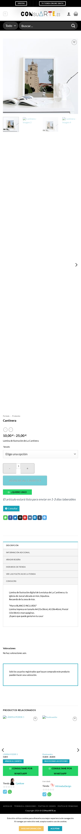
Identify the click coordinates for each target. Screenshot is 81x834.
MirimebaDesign (63, 786)
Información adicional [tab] (18, 552)
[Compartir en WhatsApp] (5, 517)
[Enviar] (73, 25)
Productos (16, 416)
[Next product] (5, 429)
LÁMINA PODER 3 (10, 754)
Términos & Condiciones (25, 806)
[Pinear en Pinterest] (25, 517)
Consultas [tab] (11, 581)
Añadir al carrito (25, 480)
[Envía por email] (20, 517)
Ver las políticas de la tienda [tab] (21, 574)
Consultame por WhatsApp (22, 771)
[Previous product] (11, 429)
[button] (5, 14)
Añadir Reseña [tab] (13, 560)
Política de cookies (47, 806)
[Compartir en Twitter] (15, 517)
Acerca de (7, 806)
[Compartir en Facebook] (10, 517)
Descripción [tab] (12, 545)
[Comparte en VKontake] (30, 517)
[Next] (71, 76)
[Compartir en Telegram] (44, 517)
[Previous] (9, 76)
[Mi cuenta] (69, 13)
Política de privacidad (68, 806)
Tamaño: (6, 447)
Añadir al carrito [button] (13, 761)
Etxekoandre (47, 754)
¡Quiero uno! (19, 492)
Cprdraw (20, 783)
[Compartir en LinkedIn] (35, 517)
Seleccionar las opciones (55, 761)
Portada (6, 416)
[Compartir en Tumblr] (39, 517)
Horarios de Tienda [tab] (16, 567)
